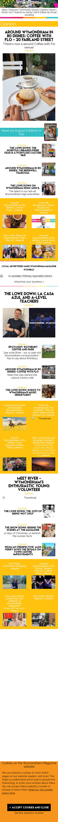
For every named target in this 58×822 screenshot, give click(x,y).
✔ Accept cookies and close (29, 807)
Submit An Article (23, 12)
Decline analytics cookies (29, 812)
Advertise (29, 15)
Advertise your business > (29, 281)
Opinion (44, 10)
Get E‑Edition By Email (45, 12)
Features (13, 10)
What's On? (7, 12)
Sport (52, 10)
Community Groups (29, 10)
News (4, 10)
